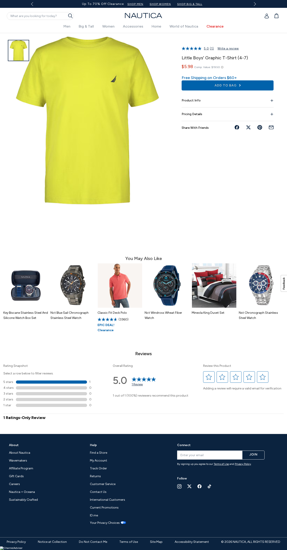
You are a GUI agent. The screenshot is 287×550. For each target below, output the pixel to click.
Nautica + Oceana (22, 492)
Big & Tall (86, 26)
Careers (14, 484)
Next (254, 4)
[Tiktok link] (209, 486)
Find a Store (98, 453)
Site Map (156, 542)
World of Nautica (184, 26)
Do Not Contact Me (93, 542)
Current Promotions (104, 507)
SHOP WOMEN (160, 4)
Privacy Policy (243, 464)
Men (66, 26)
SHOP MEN (135, 4)
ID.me (94, 515)
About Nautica (19, 453)
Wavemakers (18, 460)
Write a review (228, 48)
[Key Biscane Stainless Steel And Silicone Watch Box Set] (26, 285)
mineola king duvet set (208, 313)
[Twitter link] (189, 486)
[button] (209, 377)
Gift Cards (16, 476)
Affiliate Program (21, 468)
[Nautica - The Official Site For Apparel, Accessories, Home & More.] (143, 15)
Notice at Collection (52, 542)
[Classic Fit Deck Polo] (120, 285)
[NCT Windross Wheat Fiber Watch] (167, 285)
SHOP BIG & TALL (189, 4)
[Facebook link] (199, 486)
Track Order (98, 468)
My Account (98, 460)
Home (156, 26)
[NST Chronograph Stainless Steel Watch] (261, 285)
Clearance (215, 26)
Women (108, 26)
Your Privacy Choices (105, 523)
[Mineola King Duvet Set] (214, 285)
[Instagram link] (179, 486)
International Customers (107, 500)
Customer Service (102, 484)
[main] (143, 231)
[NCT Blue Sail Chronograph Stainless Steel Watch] (73, 285)
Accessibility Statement (192, 542)
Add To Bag (226, 85)
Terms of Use (221, 464)
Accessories (133, 26)
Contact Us (98, 492)
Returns (95, 476)
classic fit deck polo (112, 313)
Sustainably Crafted (23, 500)
